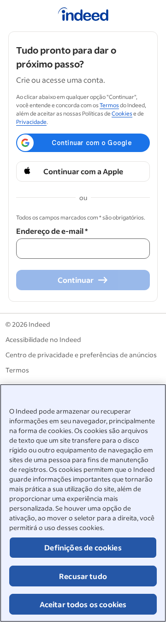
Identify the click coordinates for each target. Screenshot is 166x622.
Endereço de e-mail (52, 231)
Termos (109, 105)
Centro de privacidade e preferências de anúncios (81, 354)
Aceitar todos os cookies (83, 604)
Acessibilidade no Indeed (43, 339)
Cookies (122, 113)
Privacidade (31, 121)
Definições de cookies (82, 547)
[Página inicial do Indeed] (83, 15)
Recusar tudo (83, 576)
